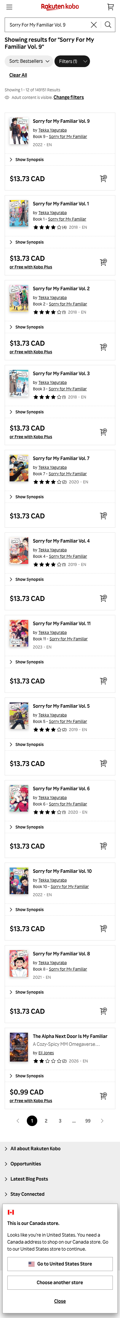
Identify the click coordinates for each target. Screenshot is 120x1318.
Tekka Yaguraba (52, 129)
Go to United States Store (64, 1264)
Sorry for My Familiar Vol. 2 (61, 288)
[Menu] (9, 7)
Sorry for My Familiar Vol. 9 (61, 121)
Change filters (69, 97)
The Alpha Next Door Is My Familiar (70, 1036)
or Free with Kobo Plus (31, 266)
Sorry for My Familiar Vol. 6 (61, 788)
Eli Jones (46, 1052)
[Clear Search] (94, 25)
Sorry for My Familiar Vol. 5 (61, 706)
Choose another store (60, 1282)
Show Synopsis (29, 159)
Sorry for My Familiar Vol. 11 (62, 623)
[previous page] (18, 1121)
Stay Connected (27, 1194)
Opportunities (25, 1164)
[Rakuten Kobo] (60, 7)
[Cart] (111, 7)
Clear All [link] (18, 75)
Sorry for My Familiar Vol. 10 (62, 871)
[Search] (108, 25)
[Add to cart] (103, 179)
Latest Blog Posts (29, 1179)
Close (60, 1301)
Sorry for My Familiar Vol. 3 (61, 373)
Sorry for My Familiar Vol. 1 (61, 204)
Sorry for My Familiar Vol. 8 (61, 954)
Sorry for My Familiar (68, 136)
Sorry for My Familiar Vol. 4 (61, 541)
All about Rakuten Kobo (35, 1148)
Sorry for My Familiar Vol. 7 (61, 458)
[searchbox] (48, 25)
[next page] (102, 1121)
